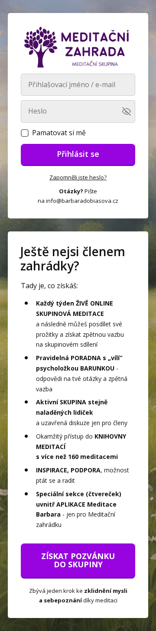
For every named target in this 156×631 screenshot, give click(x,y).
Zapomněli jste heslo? (78, 177)
